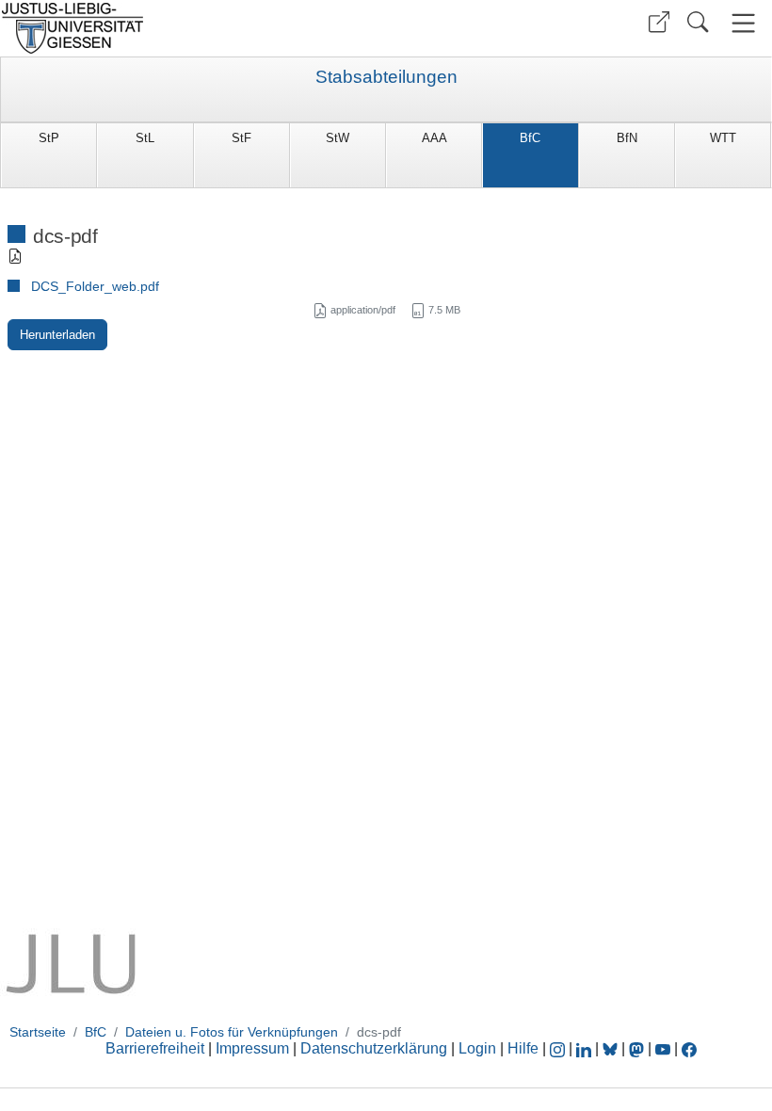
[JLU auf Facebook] (689, 1048)
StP (49, 138)
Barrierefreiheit (154, 1048)
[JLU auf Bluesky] (612, 1048)
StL (145, 138)
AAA (434, 138)
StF (241, 138)
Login (479, 1048)
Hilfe (523, 1048)
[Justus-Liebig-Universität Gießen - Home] (190, 28)
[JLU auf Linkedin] (585, 1048)
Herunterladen (57, 335)
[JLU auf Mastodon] (638, 1048)
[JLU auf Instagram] (559, 1048)
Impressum (252, 1048)
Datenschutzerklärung (373, 1048)
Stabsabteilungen (386, 77)
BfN (627, 138)
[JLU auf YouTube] (662, 1048)
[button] (659, 22)
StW (337, 138)
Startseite (37, 1031)
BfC (530, 138)
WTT (723, 138)
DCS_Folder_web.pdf (95, 286)
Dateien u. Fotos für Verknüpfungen (231, 1031)
